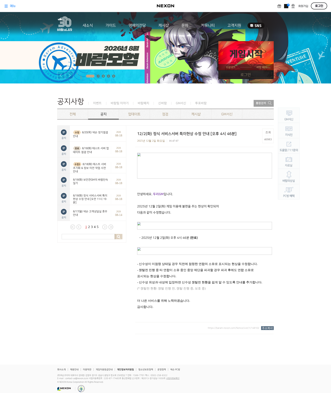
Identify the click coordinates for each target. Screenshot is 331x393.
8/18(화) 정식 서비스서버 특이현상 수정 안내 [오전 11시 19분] (90, 199)
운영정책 (161, 369)
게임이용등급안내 (104, 369)
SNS (256, 26)
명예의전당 (137, 25)
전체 (73, 114)
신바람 (162, 103)
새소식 (88, 25)
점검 (165, 114)
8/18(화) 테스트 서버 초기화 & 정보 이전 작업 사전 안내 (89, 168)
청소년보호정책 (145, 369)
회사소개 (61, 369)
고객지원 (234, 25)
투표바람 (201, 103)
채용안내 (74, 369)
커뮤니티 (208, 25)
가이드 (111, 25)
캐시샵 (163, 25)
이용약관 (87, 369)
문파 (184, 25)
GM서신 (181, 103)
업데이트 (134, 114)
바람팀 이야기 (120, 103)
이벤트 (97, 103)
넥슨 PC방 (175, 369)
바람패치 (143, 103)
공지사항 (70, 101)
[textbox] (204, 231)
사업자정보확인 (172, 378)
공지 (103, 114)
